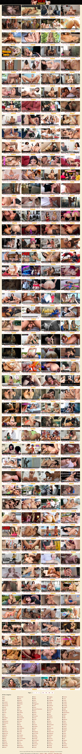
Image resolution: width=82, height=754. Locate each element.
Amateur (6, 28)
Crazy (70, 179)
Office (64, 736)
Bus (14, 179)
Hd (49, 719)
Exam (35, 717)
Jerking (50, 745)
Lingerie (65, 707)
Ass (9, 28)
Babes (43, 275)
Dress (35, 710)
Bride (46, 124)
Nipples (65, 729)
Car (32, 261)
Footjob (35, 742)
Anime (5, 709)
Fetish (35, 728)
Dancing (20, 745)
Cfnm (19, 234)
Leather (65, 702)
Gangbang (51, 700)
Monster (65, 724)
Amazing (6, 703)
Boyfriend (12, 453)
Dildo (35, 698)
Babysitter (74, 42)
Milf (64, 716)
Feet (34, 723)
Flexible (35, 738)
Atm (51, 42)
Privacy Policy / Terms (58, 753)
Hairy (50, 714)
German (50, 703)
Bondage (6, 745)
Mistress (65, 719)
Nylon (64, 735)
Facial (35, 719)
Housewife (51, 728)
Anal (43, 28)
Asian (65, 69)
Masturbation (66, 712)
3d (62, 261)
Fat (34, 721)
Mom (64, 721)
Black (38, 97)
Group (50, 710)
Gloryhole (51, 709)
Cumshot (74, 179)
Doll (35, 705)
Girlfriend (51, 705)
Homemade (51, 724)
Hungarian (51, 733)
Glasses (50, 707)
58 (43, 692)
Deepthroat (72, 28)
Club (20, 724)
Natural (65, 728)
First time (36, 733)
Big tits (12, 28)
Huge (50, 729)
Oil (64, 738)
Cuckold (16, 289)
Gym (50, 712)
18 (3, 28)
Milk (64, 717)
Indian (50, 736)
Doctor (35, 702)
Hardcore (51, 717)
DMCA (46, 753)
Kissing (50, 747)
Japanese (50, 743)
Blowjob (16, 28)
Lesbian (65, 703)
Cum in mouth (16, 481)
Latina (64, 700)
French (35, 745)
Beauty (71, 69)
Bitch (49, 563)
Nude (64, 731)
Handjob (50, 716)
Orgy (64, 742)
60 (49, 692)
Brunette (33, 28)
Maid (64, 709)
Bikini (68, 453)
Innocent (50, 738)
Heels (50, 721)
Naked (64, 726)
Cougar (57, 69)
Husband (50, 735)
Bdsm (5, 726)
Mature (65, 714)
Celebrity (56, 522)
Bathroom (6, 723)
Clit (19, 723)
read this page (52, 751)
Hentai (50, 723)
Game (50, 698)
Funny (35, 747)
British (37, 385)
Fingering (36, 731)
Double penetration (38, 709)
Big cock (65, 28)
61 (52, 692)
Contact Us (41, 753)
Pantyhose (65, 747)
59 (46, 692)
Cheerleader (21, 717)
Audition (8, 220)
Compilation (56, 165)
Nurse (64, 733)
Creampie (57, 193)
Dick (76, 28)
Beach (8, 42)
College (39, 234)
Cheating (50, 124)
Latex (64, 698)
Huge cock (51, 731)
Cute (77, 138)
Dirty (35, 700)
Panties (65, 745)
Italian (50, 742)
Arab (5, 710)
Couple (37, 28)
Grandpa (58, 426)
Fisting (35, 735)
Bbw (5, 724)
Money (65, 723)
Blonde (52, 28)
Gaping (50, 702)
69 (3, 165)
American (6, 705)
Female (35, 724)
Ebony (55, 577)
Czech (20, 743)
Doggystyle (36, 179)
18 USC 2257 (50, 753)
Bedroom (68, 261)
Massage (65, 710)
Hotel (50, 726)
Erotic (35, 714)
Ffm (34, 729)
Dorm (35, 707)
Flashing (35, 736)
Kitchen (65, 696)
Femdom (35, 726)
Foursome (36, 743)
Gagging (50, 696)
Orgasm (65, 740)
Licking (65, 705)
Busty (17, 179)
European (36, 716)
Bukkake (12, 289)
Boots (5, 747)
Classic (20, 721)
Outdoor (65, 743)
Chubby (20, 719)
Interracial (51, 740)
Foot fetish (36, 740)
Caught (16, 234)
